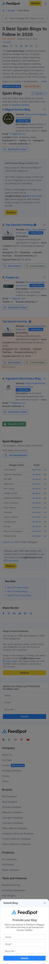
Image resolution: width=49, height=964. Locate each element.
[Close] (44, 903)
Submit (24, 958)
